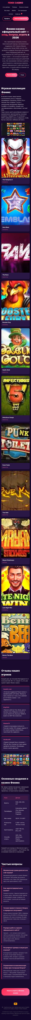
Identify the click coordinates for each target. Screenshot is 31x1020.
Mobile (14, 10)
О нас (22, 75)
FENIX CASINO (15, 2)
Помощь (14, 7)
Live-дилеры (6, 7)
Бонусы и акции (23, 7)
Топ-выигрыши (22, 10)
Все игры (7, 10)
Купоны (11, 14)
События (18, 14)
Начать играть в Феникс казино (15, 992)
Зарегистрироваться (20, 18)
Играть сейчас (11, 74)
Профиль (7, 18)
